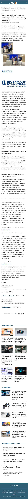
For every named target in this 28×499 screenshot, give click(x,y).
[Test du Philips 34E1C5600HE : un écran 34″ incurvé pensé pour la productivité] (5, 424)
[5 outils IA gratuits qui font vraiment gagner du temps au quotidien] (7, 371)
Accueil (3, 7)
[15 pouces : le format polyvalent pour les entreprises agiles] (21, 349)
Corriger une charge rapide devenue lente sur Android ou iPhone (13, 466)
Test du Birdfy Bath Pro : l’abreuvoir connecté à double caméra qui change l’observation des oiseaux (19, 434)
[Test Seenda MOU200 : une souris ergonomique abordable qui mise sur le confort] (5, 415)
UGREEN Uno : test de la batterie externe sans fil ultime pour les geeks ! (19, 405)
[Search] (26, 2)
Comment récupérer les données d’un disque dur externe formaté (7, 340)
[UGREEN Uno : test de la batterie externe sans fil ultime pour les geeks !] (5, 406)
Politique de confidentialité (9, 492)
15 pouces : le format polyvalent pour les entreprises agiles (20, 357)
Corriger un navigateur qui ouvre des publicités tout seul (14, 454)
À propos (5, 491)
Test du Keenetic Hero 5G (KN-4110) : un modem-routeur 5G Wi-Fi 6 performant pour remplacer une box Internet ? (19, 395)
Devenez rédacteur (21, 492)
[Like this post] (16, 313)
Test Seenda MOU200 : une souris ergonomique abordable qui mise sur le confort (19, 415)
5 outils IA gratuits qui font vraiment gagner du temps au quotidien (7, 379)
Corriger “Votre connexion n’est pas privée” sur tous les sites (13, 448)
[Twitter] (12, 486)
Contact (14, 494)
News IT (9, 7)
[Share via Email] (23, 313)
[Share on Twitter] (19, 313)
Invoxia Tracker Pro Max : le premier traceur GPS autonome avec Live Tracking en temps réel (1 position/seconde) (7, 359)
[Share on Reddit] (21, 313)
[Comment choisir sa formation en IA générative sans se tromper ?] (21, 371)
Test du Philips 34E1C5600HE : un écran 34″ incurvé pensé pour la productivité (19, 424)
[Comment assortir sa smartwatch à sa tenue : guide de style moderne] (21, 332)
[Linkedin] (14, 486)
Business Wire (6, 22)
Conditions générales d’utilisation (16, 491)
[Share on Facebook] (18, 313)
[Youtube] (17, 486)
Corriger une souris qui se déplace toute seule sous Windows (13, 472)
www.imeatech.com (6, 263)
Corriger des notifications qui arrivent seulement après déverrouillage (14, 460)
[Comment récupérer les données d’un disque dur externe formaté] (7, 332)
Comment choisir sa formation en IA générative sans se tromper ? (21, 379)
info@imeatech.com (6, 307)
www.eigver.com (5, 229)
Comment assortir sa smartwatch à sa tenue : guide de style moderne (20, 340)
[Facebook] (10, 486)
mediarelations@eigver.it (7, 295)
